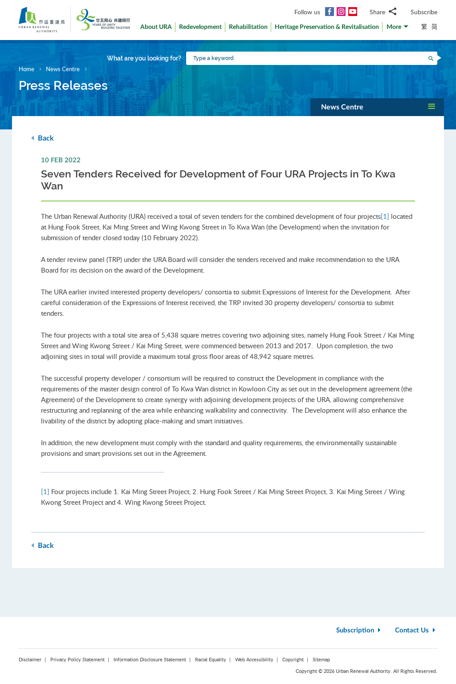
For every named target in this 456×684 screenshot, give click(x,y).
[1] (385, 216)
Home (26, 69)
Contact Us (413, 630)
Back (45, 138)
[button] (397, 29)
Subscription (356, 630)
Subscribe (424, 12)
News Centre (63, 69)
